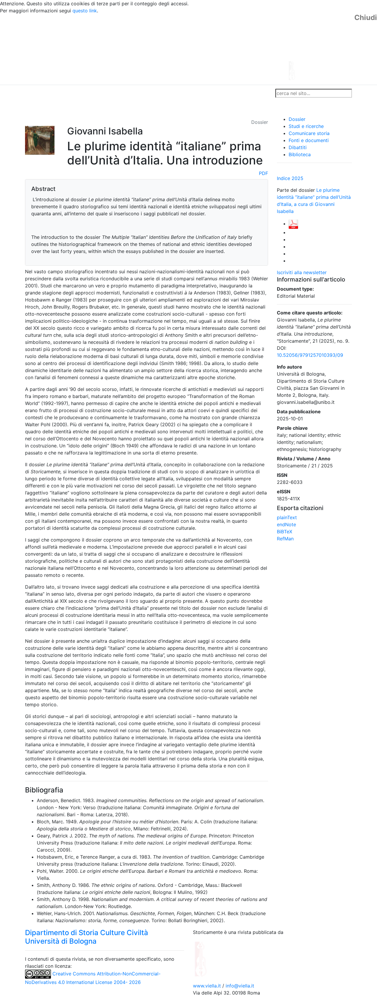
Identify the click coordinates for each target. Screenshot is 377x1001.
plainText (287, 517)
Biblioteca (300, 154)
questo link (84, 11)
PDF (263, 173)
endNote (286, 524)
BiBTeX (284, 531)
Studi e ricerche (306, 126)
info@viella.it (240, 986)
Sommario (137, 93)
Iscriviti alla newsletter (302, 272)
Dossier (297, 119)
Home (34, 93)
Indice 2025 (290, 178)
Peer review (108, 93)
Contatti (81, 93)
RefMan (285, 539)
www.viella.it (207, 986)
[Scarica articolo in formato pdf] (293, 223)
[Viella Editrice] (215, 959)
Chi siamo (56, 93)
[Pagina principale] (172, 49)
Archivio (162, 93)
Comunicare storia (309, 133)
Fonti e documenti (309, 140)
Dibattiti (298, 147)
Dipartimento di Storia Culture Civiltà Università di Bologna (86, 936)
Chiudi (365, 17)
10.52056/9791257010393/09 (310, 355)
